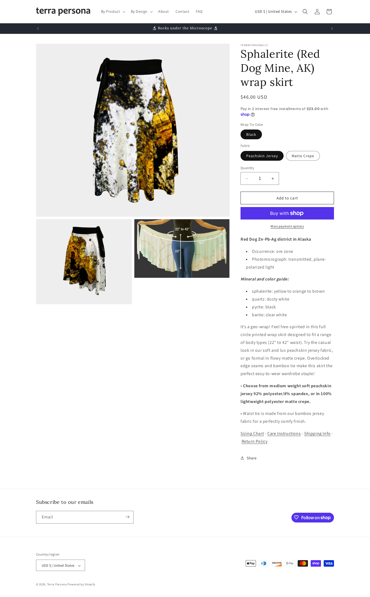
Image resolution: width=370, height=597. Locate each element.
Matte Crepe (303, 155)
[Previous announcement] (38, 28)
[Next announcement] (332, 28)
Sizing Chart (252, 433)
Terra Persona (57, 584)
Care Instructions (284, 433)
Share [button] (252, 458)
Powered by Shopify (81, 584)
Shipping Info (317, 433)
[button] (113, 11)
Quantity (247, 168)
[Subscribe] (127, 517)
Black (251, 134)
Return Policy (255, 441)
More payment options (287, 226)
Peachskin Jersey (262, 155)
